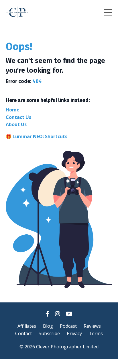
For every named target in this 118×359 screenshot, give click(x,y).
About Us (16, 124)
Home (12, 110)
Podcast (68, 326)
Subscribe (49, 333)
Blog (48, 326)
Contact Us (18, 117)
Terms (96, 333)
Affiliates (26, 326)
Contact (23, 333)
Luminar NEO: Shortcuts (40, 136)
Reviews (92, 326)
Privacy (74, 333)
